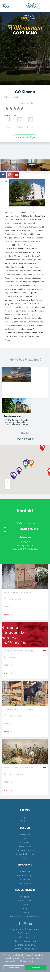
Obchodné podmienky (25, 945)
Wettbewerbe (25, 883)
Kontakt (30, 127)
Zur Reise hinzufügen (25, 137)
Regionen (25, 821)
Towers (25, 858)
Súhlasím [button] (36, 968)
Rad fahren (25, 879)
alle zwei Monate (25, 901)
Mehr (6, 615)
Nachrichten (25, 871)
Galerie (20, 127)
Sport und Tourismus (25, 850)
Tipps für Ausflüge (25, 875)
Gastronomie (25, 846)
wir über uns (25, 897)
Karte (9, 127)
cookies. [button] (31, 961)
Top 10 (25, 817)
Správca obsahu (25, 933)
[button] (42, 448)
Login (33, 5)
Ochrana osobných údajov (25, 949)
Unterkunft (25, 842)
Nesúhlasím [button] (14, 968)
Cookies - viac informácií (25, 941)
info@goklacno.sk (25, 523)
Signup (28, 5)
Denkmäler (25, 835)
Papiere (25, 908)
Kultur (25, 838)
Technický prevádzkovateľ (25, 937)
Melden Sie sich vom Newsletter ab (25, 916)
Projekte (25, 912)
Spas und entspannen (25, 854)
